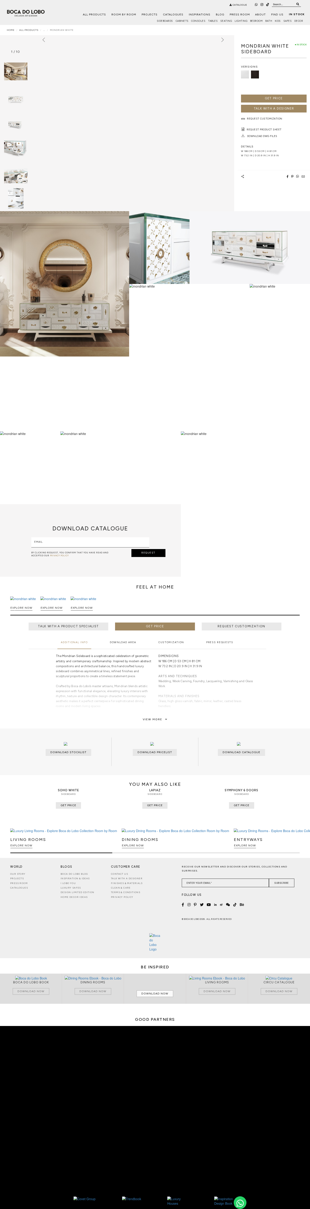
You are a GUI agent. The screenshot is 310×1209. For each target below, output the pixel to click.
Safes (287, 21)
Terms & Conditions (125, 892)
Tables (213, 21)
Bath (268, 21)
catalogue (239, 4)
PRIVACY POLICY (59, 555)
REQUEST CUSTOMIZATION (241, 626)
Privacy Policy (122, 897)
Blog (220, 14)
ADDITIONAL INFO (74, 642)
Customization (171, 642)
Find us (277, 14)
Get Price (274, 98)
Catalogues (173, 14)
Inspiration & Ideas (75, 878)
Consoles (198, 21)
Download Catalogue (241, 752)
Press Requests (219, 642)
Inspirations (199, 14)
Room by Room (123, 14)
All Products (94, 14)
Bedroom (256, 21)
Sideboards (165, 21)
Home (11, 30)
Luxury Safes (71, 887)
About (260, 14)
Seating (226, 21)
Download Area (123, 642)
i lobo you (68, 883)
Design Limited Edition (77, 892)
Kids (278, 21)
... (44, 30)
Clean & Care (121, 887)
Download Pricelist (155, 752)
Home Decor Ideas (74, 897)
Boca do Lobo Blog (74, 873)
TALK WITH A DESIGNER (274, 108)
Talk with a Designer (127, 878)
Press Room (240, 14)
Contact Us (119, 873)
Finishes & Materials (127, 883)
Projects (149, 14)
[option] (15, 97)
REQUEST (148, 552)
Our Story (18, 873)
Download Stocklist (68, 752)
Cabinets (182, 21)
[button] (296, 608)
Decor (298, 21)
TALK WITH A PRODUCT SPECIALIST (68, 626)
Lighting (241, 21)
